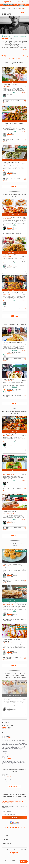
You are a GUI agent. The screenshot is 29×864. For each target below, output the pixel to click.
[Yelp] (13, 827)
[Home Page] (6, 2)
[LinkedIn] (24, 827)
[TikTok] (10, 827)
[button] (1, 1)
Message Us (12, 1)
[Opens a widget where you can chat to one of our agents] (24, 861)
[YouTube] (16, 827)
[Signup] (22, 12)
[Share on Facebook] (23, 12)
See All (14, 186)
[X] (21, 827)
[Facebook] (7, 827)
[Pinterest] (19, 827)
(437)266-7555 (20, 1)
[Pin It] (26, 12)
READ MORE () (14, 786)
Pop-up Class (22, 146)
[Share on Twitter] (25, 12)
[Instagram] (5, 827)
